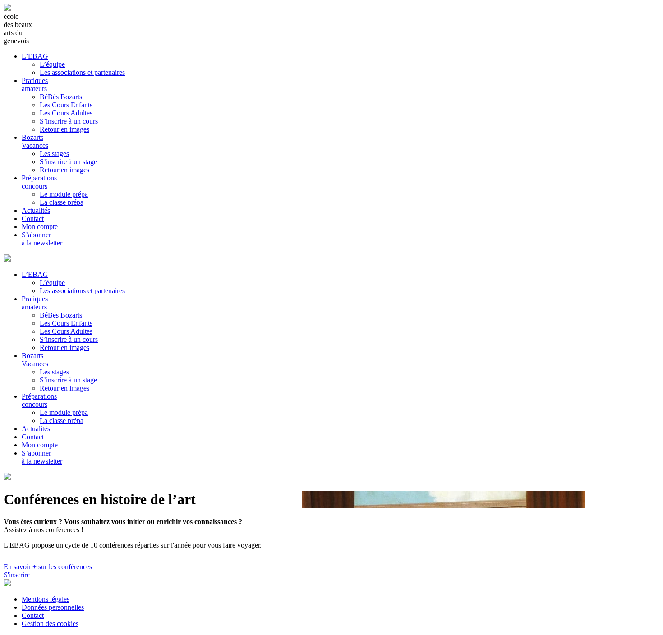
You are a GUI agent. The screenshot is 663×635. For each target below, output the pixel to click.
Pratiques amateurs (35, 84)
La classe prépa (61, 202)
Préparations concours (39, 182)
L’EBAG (35, 56)
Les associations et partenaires (82, 72)
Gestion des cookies (50, 623)
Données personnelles (53, 607)
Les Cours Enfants (66, 105)
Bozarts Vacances (35, 141)
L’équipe (52, 64)
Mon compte (40, 226)
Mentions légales (45, 599)
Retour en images (64, 129)
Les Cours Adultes (66, 113)
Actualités (36, 210)
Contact (33, 218)
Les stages (54, 153)
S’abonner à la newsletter (42, 239)
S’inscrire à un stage (68, 162)
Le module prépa (64, 194)
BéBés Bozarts (61, 97)
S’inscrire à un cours (69, 121)
